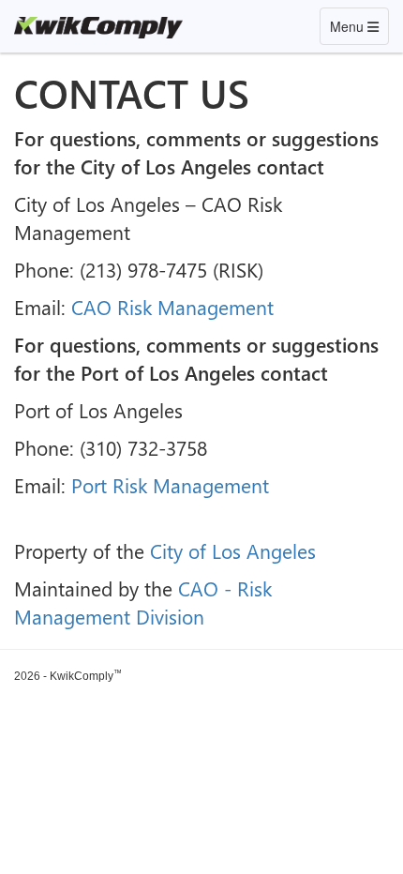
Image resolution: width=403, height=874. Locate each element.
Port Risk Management (170, 485)
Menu (359, 26)
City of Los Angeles (233, 550)
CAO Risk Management (172, 307)
